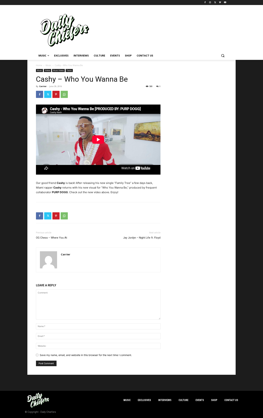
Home (39, 65)
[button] (222, 55)
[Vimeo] (220, 3)
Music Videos (58, 70)
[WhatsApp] (64, 94)
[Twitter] (215, 3)
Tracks (69, 70)
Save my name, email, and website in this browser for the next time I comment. (86, 355)
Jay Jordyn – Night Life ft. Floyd (141, 237)
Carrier (43, 86)
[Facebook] (205, 3)
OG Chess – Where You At (51, 237)
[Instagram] (210, 3)
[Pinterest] (56, 94)
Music (48, 65)
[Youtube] (225, 3)
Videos (47, 70)
